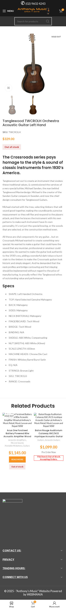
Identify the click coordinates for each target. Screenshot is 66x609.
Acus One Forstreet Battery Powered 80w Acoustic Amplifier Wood (17, 433)
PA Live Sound (17, 443)
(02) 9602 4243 (35, 3)
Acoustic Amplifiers (17, 440)
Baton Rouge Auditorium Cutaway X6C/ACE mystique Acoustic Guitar (49, 433)
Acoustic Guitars (52, 440)
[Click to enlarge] (8, 88)
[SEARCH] (48, 21)
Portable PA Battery (13, 445)
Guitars (26, 445)
